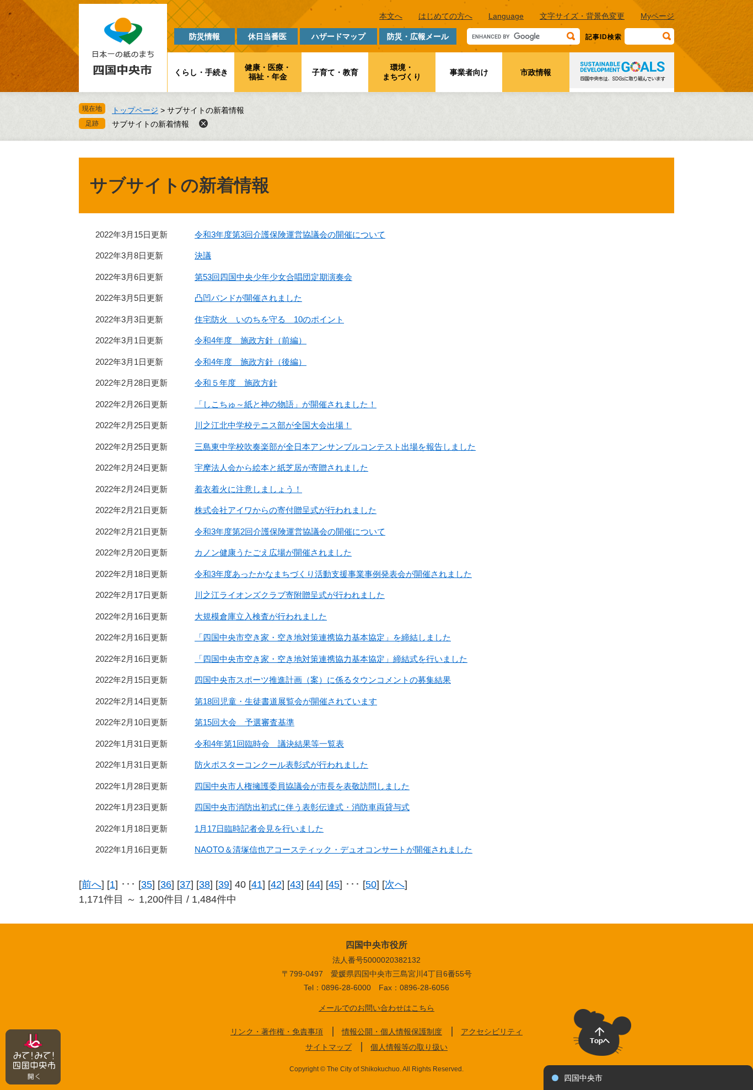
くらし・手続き (201, 72)
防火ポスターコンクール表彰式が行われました (281, 764)
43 (295, 884)
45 (334, 884)
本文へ (390, 16)
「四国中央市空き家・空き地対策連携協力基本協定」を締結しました (323, 637)
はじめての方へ (445, 16)
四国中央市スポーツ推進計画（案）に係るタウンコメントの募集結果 (323, 679)
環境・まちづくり (402, 72)
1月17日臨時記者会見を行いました (259, 828)
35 (146, 884)
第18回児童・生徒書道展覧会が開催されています (286, 701)
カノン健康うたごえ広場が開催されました (273, 552)
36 (165, 884)
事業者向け (469, 72)
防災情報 (204, 36)
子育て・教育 (335, 72)
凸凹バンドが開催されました (248, 298)
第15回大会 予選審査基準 (244, 722)
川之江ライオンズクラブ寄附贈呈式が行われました (290, 595)
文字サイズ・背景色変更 (582, 16)
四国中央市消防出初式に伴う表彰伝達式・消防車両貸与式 (302, 807)
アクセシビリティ (492, 1031)
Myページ (657, 16)
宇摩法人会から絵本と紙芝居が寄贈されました (281, 467)
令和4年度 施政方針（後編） (250, 361)
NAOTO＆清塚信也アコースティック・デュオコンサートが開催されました (333, 849)
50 (370, 884)
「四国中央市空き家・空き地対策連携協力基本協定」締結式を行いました (331, 658)
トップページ (135, 110)
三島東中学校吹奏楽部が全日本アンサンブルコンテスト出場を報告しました (335, 446)
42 (276, 884)
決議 (203, 255)
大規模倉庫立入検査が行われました (261, 616)
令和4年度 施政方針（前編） (250, 340)
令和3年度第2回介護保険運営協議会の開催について (290, 531)
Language (506, 16)
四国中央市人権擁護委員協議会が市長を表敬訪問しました (302, 786)
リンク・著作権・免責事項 (276, 1031)
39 (223, 884)
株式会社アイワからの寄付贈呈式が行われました (285, 510)
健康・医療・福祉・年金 (268, 72)
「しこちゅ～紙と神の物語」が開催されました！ (285, 404)
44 (314, 884)
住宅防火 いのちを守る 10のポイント (269, 319)
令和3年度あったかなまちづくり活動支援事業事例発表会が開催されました (333, 574)
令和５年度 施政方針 (236, 382)
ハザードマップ (338, 36)
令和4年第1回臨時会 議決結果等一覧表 (269, 743)
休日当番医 (267, 36)
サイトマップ (328, 1047)
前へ (91, 884)
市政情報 (535, 72)
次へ (395, 884)
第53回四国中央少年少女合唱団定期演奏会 (273, 277)
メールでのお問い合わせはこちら (376, 1007)
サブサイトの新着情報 (150, 124)
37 (185, 884)
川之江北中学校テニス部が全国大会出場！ (273, 425)
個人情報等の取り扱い (409, 1047)
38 (204, 884)
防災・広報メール (418, 36)
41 (256, 884)
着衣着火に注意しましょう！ (248, 489)
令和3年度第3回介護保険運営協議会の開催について (290, 234)
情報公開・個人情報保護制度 (392, 1031)
